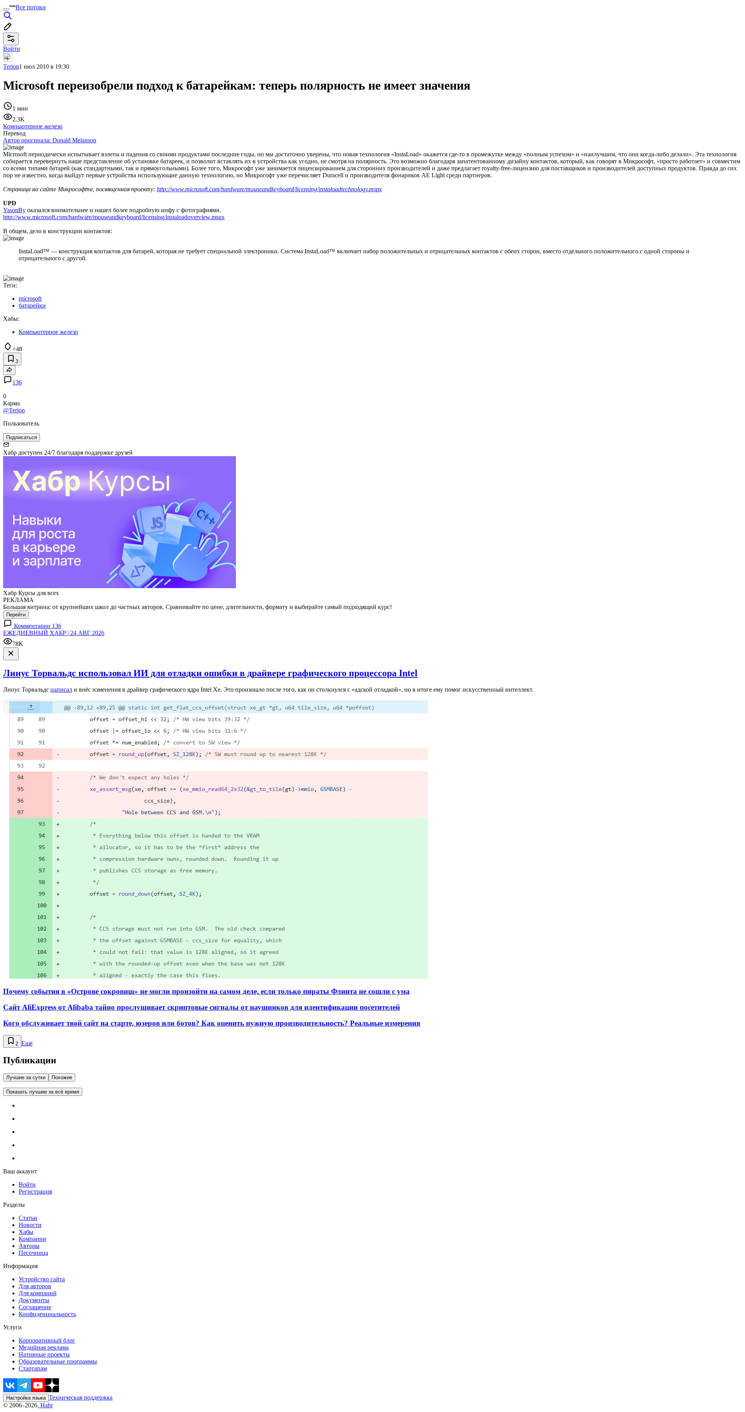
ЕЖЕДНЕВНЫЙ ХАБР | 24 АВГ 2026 (53, 633)
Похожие (62, 1077)
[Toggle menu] (6, 9)
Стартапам (33, 1368)
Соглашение (35, 1307)
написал (61, 689)
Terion (11, 66)
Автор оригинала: (49, 140)
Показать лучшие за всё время (42, 1092)
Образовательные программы (58, 1361)
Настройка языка (26, 1398)
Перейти (16, 615)
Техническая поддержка (81, 1397)
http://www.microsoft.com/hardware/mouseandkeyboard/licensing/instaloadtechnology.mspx (269, 189)
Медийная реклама (44, 1347)
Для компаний (38, 1293)
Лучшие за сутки (25, 1077)
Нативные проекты (44, 1354)
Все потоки (31, 7)
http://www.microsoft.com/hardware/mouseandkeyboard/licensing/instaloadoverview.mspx (114, 217)
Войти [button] (11, 48)
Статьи (28, 1218)
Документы (34, 1300)
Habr (46, 1405)
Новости (30, 1225)
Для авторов (35, 1286)
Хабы (26, 1232)
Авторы (29, 1245)
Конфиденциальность (47, 1314)
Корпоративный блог (47, 1340)
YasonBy (14, 210)
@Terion (14, 410)
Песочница (33, 1252)
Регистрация (35, 1191)
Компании (32, 1239)
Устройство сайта (42, 1279)
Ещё (27, 1043)
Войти (27, 1184)
